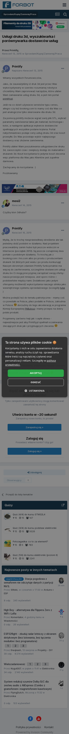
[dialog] (34, 367)
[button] (35, 391)
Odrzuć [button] (36, 382)
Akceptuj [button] (36, 373)
